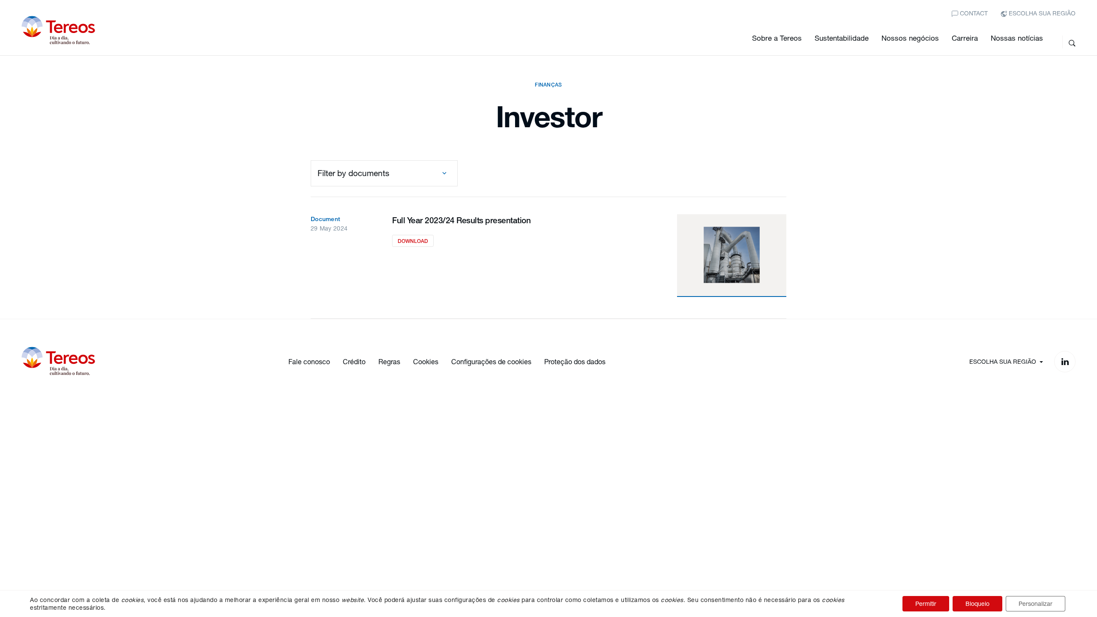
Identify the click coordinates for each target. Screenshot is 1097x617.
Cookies (425, 361)
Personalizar (1035, 603)
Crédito (354, 361)
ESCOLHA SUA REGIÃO (1041, 13)
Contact (973, 13)
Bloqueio (977, 603)
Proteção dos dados (574, 361)
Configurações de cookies (491, 361)
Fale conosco (309, 361)
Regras (389, 361)
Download (413, 241)
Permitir (925, 603)
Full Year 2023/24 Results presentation (461, 220)
